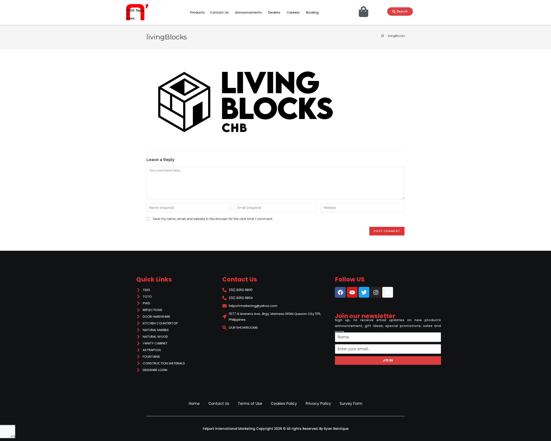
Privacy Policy (318, 403)
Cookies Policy (284, 403)
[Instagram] (375, 292)
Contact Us (218, 403)
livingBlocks (396, 35)
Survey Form (351, 403)
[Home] (382, 35)
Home (194, 403)
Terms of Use (250, 403)
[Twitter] (364, 292)
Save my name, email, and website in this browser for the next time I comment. (213, 219)
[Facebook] (340, 292)
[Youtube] (352, 292)
